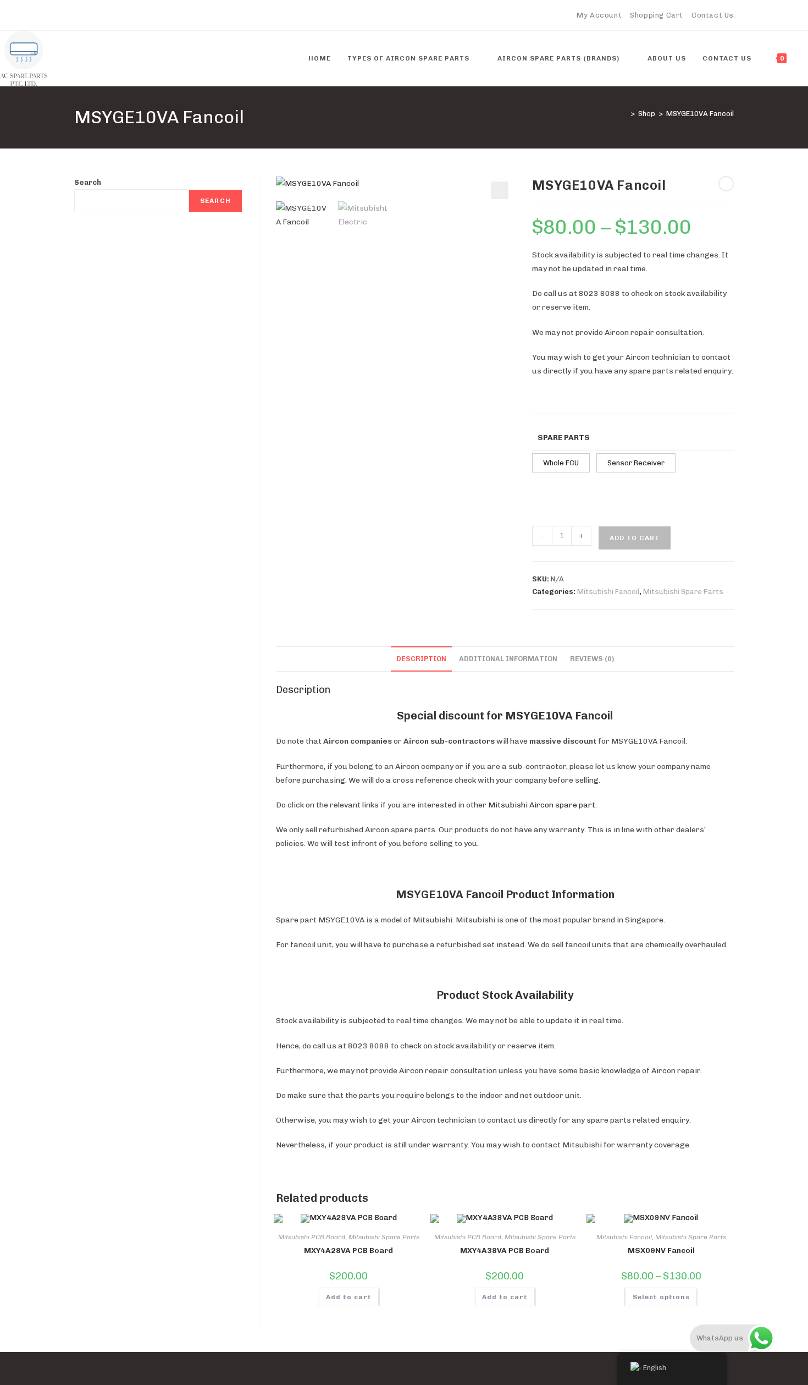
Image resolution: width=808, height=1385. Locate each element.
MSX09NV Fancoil (661, 1250)
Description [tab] (421, 659)
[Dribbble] (115, 15)
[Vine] (153, 15)
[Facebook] (90, 15)
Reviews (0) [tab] (592, 659)
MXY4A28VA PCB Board (348, 1250)
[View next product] (726, 183)
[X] (79, 15)
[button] (499, 190)
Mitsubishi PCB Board (311, 1237)
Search (87, 182)
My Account (599, 15)
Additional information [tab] (508, 659)
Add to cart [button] (349, 1297)
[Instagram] (127, 15)
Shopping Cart (656, 15)
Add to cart (635, 538)
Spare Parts (564, 437)
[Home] (624, 113)
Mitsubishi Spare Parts (683, 591)
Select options (661, 1297)
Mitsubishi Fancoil (608, 591)
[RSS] (165, 15)
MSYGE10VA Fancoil (700, 113)
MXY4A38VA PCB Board (504, 1250)
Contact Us (712, 15)
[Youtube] (140, 15)
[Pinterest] (102, 15)
